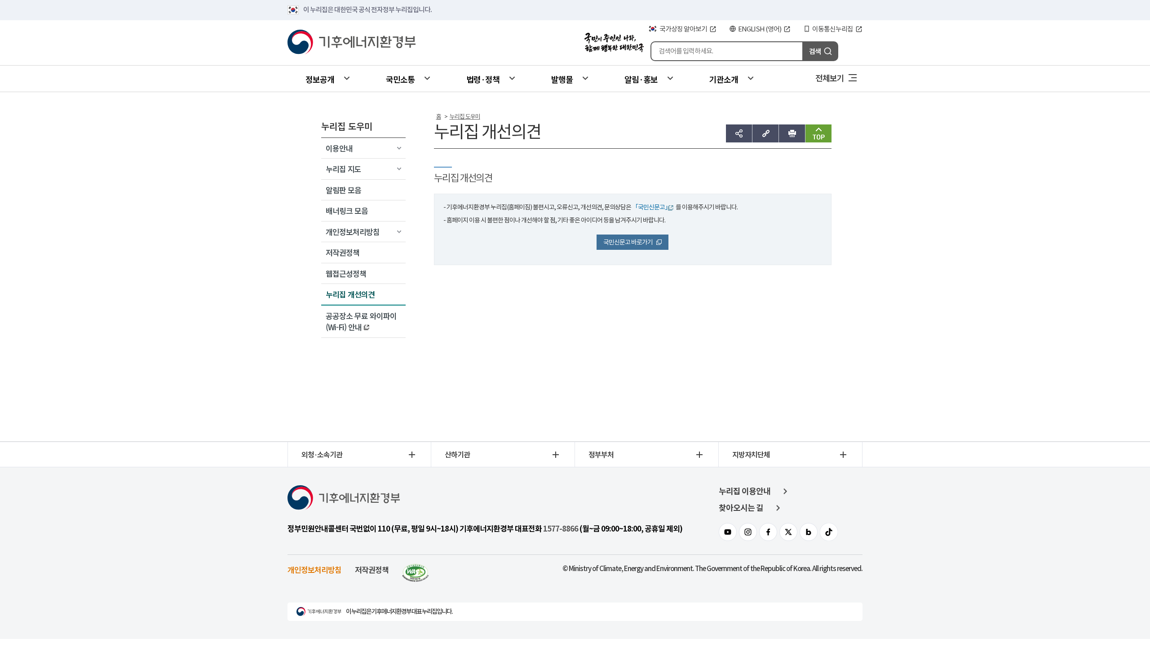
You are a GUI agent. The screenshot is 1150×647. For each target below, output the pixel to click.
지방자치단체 (751, 454)
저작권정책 (372, 569)
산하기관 (457, 454)
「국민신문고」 (651, 207)
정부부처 (601, 454)
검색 (815, 51)
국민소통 (400, 79)
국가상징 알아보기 (683, 29)
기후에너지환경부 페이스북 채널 (768, 532)
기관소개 (723, 79)
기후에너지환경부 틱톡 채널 (829, 532)
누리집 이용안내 (744, 491)
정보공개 (319, 79)
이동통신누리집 (832, 29)
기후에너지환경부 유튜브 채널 (728, 532)
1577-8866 (560, 529)
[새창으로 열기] (415, 569)
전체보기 (829, 78)
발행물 (562, 79)
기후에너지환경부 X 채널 (788, 532)
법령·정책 (483, 79)
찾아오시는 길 (741, 508)
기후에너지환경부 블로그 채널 (809, 532)
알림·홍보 (641, 79)
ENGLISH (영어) (759, 29)
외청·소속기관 (321, 454)
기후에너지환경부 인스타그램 (748, 532)
